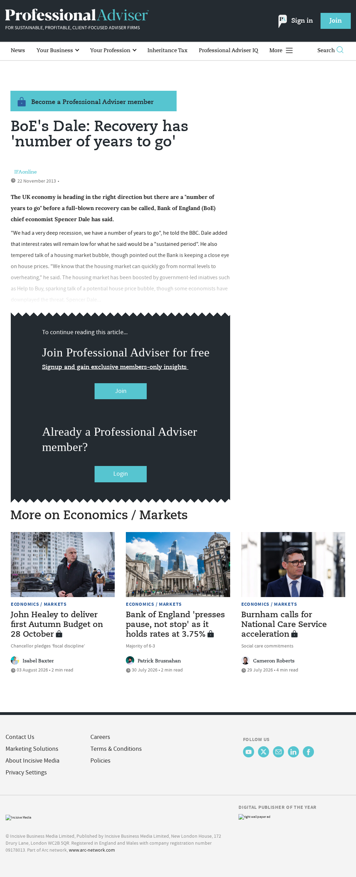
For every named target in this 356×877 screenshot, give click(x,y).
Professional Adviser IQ (228, 50)
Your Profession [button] (111, 50)
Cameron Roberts (273, 661)
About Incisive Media (32, 761)
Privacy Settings (26, 773)
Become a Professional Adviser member (92, 102)
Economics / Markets (39, 604)
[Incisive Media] (18, 816)
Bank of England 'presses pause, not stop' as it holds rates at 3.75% (175, 624)
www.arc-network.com (92, 850)
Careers (100, 737)
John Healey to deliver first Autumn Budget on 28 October (57, 624)
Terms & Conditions (116, 749)
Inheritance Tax (167, 50)
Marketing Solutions (32, 749)
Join (121, 391)
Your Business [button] (55, 50)
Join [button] (336, 21)
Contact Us (20, 737)
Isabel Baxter (38, 661)
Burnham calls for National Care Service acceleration (284, 624)
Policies (100, 761)
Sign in (302, 21)
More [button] (276, 50)
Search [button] (326, 50)
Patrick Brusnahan (159, 661)
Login (120, 474)
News (18, 50)
